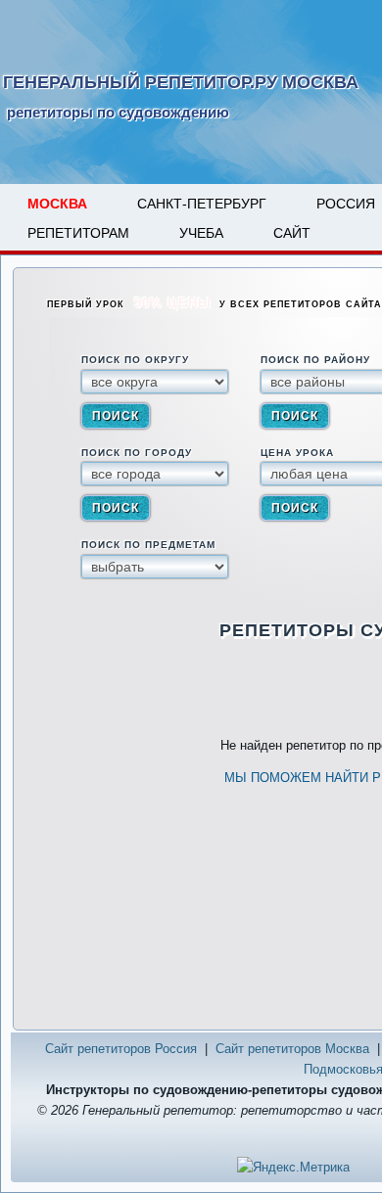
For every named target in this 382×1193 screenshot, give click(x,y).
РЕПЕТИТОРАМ (78, 233)
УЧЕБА (201, 233)
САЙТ (291, 233)
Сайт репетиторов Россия (121, 1048)
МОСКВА (57, 203)
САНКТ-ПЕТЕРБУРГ (201, 203)
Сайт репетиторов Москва (292, 1048)
